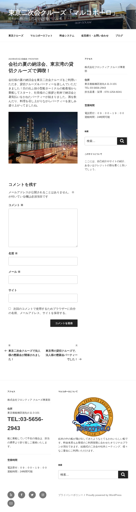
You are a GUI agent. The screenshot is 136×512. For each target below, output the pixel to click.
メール (14, 271)
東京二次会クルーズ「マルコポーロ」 (63, 12)
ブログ (119, 35)
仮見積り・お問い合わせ (95, 35)
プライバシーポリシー (70, 495)
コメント (15, 205)
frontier (33, 59)
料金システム (67, 35)
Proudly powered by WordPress (103, 495)
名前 (13, 253)
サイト (12, 290)
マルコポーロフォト (41, 35)
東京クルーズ (15, 35)
